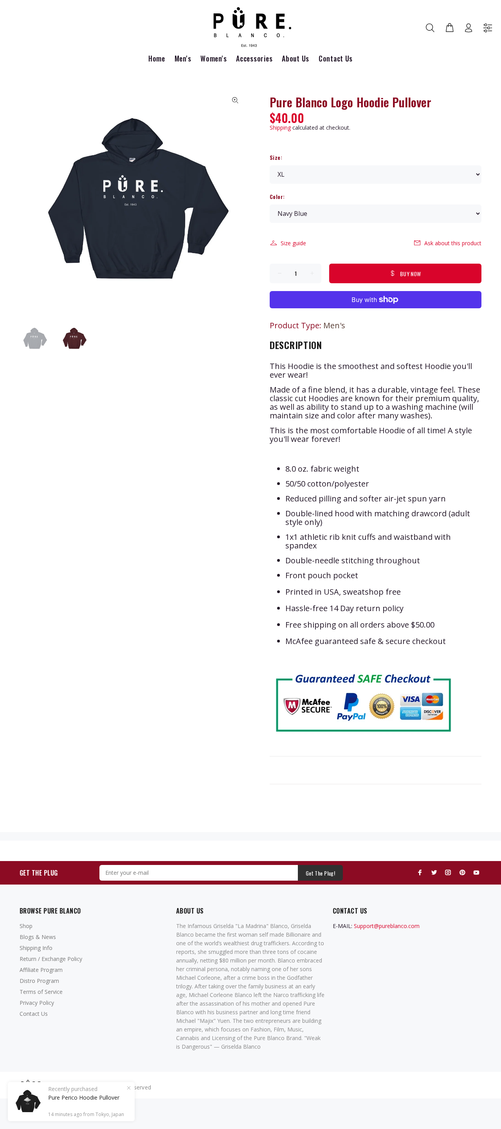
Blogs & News (38, 937)
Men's (334, 325)
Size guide (293, 243)
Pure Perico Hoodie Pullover (83, 1097)
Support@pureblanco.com (387, 926)
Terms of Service (41, 991)
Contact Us (34, 1013)
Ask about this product (452, 243)
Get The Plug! (320, 873)
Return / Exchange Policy (51, 959)
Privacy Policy (37, 1002)
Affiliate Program (41, 969)
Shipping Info (36, 948)
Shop (26, 926)
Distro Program (39, 980)
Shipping (280, 127)
